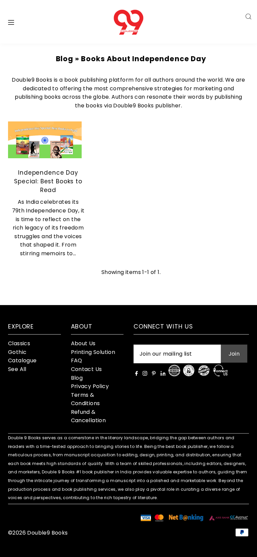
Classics (19, 343)
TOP (245, 548)
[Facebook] (136, 374)
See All (17, 369)
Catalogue (22, 360)
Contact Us (86, 369)
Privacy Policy (90, 386)
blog (64, 59)
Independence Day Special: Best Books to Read (48, 181)
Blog (77, 378)
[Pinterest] (154, 374)
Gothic (17, 352)
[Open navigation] (25, 22)
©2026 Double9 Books (38, 533)
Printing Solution (93, 352)
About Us (83, 343)
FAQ (76, 360)
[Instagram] (145, 374)
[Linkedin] (163, 374)
